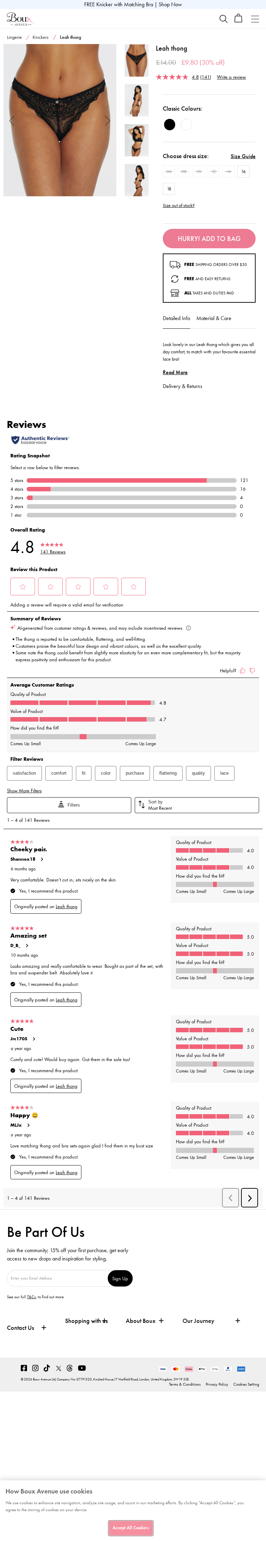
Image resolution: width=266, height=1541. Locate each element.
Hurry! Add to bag (209, 238)
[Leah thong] (59, 120)
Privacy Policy (217, 1384)
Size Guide (243, 156)
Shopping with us (86, 1321)
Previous (11, 120)
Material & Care (213, 318)
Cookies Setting (246, 1384)
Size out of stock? (179, 205)
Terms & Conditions (185, 1384)
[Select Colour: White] (186, 124)
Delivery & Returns (182, 386)
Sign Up (120, 1278)
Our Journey (198, 1321)
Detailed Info (176, 318)
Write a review (231, 77)
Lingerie (14, 37)
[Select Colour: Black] (170, 124)
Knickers (40, 37)
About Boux (141, 1321)
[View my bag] (238, 21)
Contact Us (20, 1328)
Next (107, 120)
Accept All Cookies (131, 1528)
